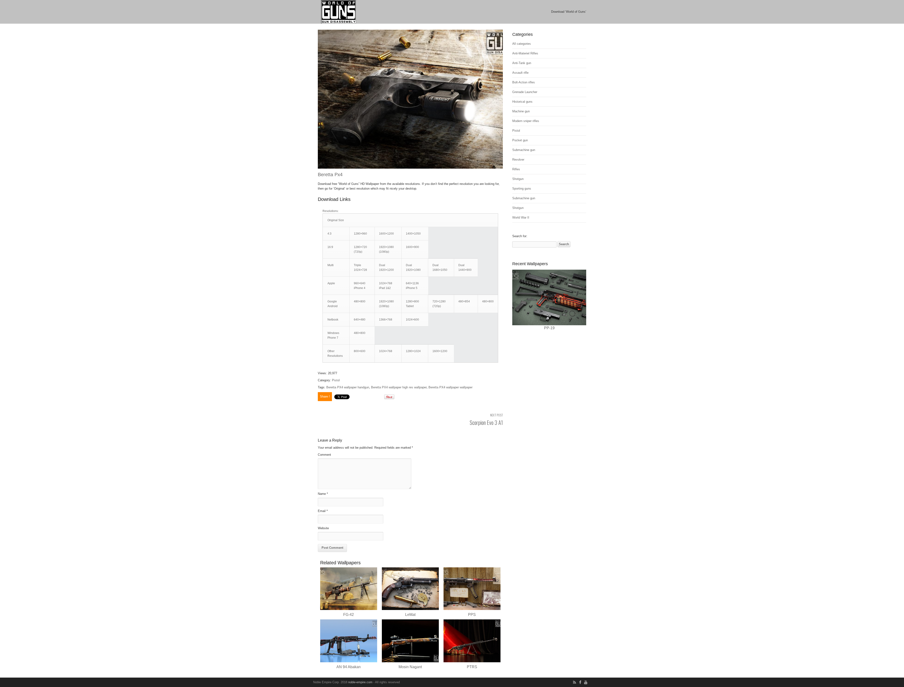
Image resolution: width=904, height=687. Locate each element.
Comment (324, 454)
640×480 (359, 319)
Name (323, 494)
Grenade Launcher (524, 92)
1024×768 (385, 351)
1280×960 (360, 233)
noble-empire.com (360, 682)
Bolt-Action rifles (523, 82)
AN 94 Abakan (348, 667)
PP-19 (549, 328)
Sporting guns (521, 188)
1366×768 (385, 319)
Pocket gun (520, 140)
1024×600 (412, 319)
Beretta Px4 (330, 174)
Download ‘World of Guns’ (568, 11)
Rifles (516, 169)
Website (323, 528)
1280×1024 (413, 351)
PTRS (472, 667)
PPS (472, 615)
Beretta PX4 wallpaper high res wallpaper (399, 387)
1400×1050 (413, 233)
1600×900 (412, 247)
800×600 (359, 351)
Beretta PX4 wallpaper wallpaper (450, 387)
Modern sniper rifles (525, 121)
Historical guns (522, 101)
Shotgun (518, 179)
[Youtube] (586, 682)
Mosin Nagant (410, 667)
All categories (521, 43)
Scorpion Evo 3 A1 (486, 422)
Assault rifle (520, 72)
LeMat (410, 615)
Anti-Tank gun (521, 63)
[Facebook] (580, 682)
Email (323, 511)
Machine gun (521, 111)
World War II (520, 217)
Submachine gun (523, 150)
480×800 (359, 301)
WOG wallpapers (368, 12)
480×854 (464, 301)
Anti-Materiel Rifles (525, 53)
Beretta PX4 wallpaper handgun (347, 387)
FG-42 (348, 615)
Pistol (336, 380)
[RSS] (574, 682)
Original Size (335, 220)
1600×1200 (386, 233)
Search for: (519, 236)
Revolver (518, 159)
